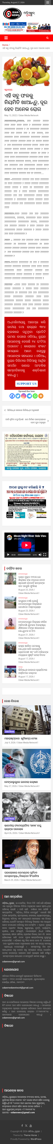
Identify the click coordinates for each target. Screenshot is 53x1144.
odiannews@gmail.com (13, 961)
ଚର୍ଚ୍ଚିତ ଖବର (14, 568)
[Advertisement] (26, 1057)
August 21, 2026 (26, 635)
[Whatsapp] (35, 396)
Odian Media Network (28, 115)
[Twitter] (17, 396)
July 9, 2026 (9, 742)
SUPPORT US (27, 383)
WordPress (36, 1139)
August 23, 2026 (26, 590)
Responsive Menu (48, 2)
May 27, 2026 (10, 786)
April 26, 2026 (10, 833)
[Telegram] (29, 396)
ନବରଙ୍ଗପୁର (23, 574)
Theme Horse (30, 1135)
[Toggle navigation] (6, 37)
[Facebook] (12, 396)
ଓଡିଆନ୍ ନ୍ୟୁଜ (34, 1131)
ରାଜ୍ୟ (20, 667)
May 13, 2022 (10, 115)
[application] (26, 545)
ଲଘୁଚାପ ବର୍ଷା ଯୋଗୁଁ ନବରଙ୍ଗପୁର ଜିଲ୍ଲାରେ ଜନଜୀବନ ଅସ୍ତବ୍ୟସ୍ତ (30, 604)
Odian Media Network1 (28, 593)
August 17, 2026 (26, 658)
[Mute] (40, 554)
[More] (40, 396)
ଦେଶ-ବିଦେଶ (11, 701)
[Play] (8, 554)
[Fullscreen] (44, 554)
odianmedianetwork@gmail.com (17, 987)
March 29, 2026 (11, 880)
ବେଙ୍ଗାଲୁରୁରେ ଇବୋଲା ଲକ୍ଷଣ (21, 782)
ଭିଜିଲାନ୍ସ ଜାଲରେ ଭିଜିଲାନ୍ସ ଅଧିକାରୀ (23, 410)
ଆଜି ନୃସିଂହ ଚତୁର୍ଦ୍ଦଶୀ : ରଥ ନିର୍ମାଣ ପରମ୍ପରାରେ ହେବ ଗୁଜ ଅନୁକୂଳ (25, 421)
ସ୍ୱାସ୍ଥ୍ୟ (8, 89)
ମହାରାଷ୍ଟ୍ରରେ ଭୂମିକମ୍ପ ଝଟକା (20, 738)
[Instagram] (23, 396)
